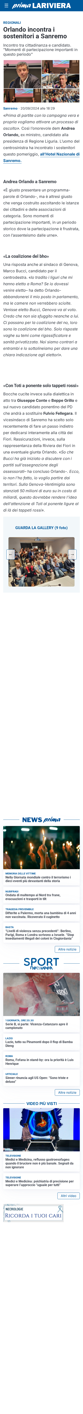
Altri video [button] (68, 1196)
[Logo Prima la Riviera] (41, 5)
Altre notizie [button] (67, 949)
